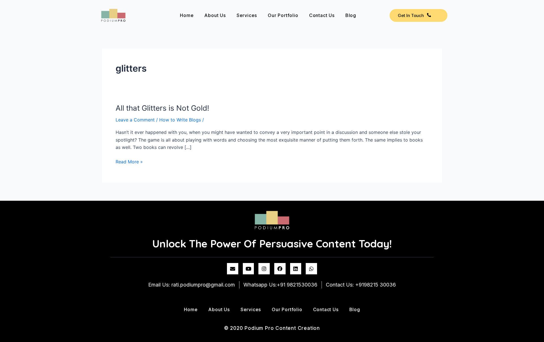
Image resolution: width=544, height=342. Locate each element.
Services (247, 15)
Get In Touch (411, 15)
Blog (350, 15)
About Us (215, 15)
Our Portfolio (283, 15)
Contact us (322, 15)
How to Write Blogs (180, 120)
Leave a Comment (135, 120)
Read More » (129, 161)
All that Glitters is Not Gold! (162, 108)
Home (187, 15)
